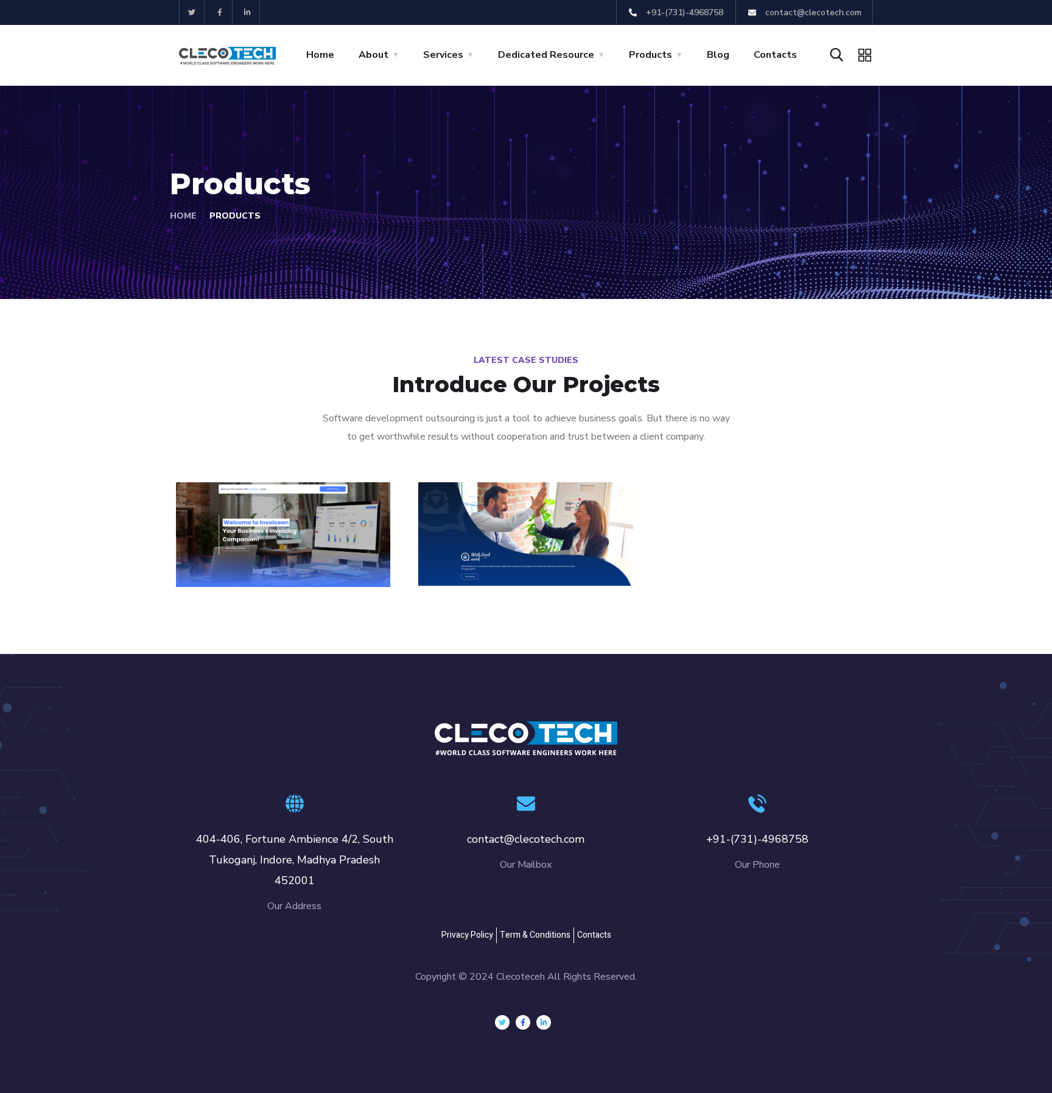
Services (443, 55)
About (373, 55)
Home (320, 55)
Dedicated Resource (546, 55)
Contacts (775, 55)
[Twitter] (192, 12)
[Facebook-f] (220, 12)
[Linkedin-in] (248, 12)
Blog (718, 55)
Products (650, 55)
